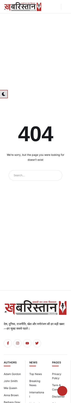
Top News (35, 374)
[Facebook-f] (8, 343)
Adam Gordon (12, 374)
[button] (57, 6)
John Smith (11, 381)
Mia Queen (10, 388)
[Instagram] (17, 343)
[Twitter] (37, 343)
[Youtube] (27, 343)
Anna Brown (11, 395)
